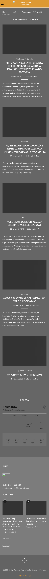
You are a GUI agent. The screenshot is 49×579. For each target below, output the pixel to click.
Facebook (6, 546)
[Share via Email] (31, 101)
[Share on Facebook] (20, 101)
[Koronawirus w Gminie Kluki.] (24, 351)
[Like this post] (17, 101)
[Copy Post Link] (28, 101)
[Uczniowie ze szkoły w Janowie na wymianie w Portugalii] (36, 508)
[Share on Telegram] (26, 101)
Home (5, 12)
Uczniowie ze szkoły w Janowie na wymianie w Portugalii (36, 521)
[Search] (46, 3)
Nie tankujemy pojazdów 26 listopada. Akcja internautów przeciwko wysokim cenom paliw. (13, 523)
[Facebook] (24, 560)
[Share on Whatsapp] (23, 101)
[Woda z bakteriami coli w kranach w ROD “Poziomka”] (24, 274)
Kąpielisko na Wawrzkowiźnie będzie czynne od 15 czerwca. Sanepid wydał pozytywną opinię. (25, 148)
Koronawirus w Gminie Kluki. (24, 374)
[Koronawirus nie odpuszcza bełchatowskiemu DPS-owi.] (24, 198)
